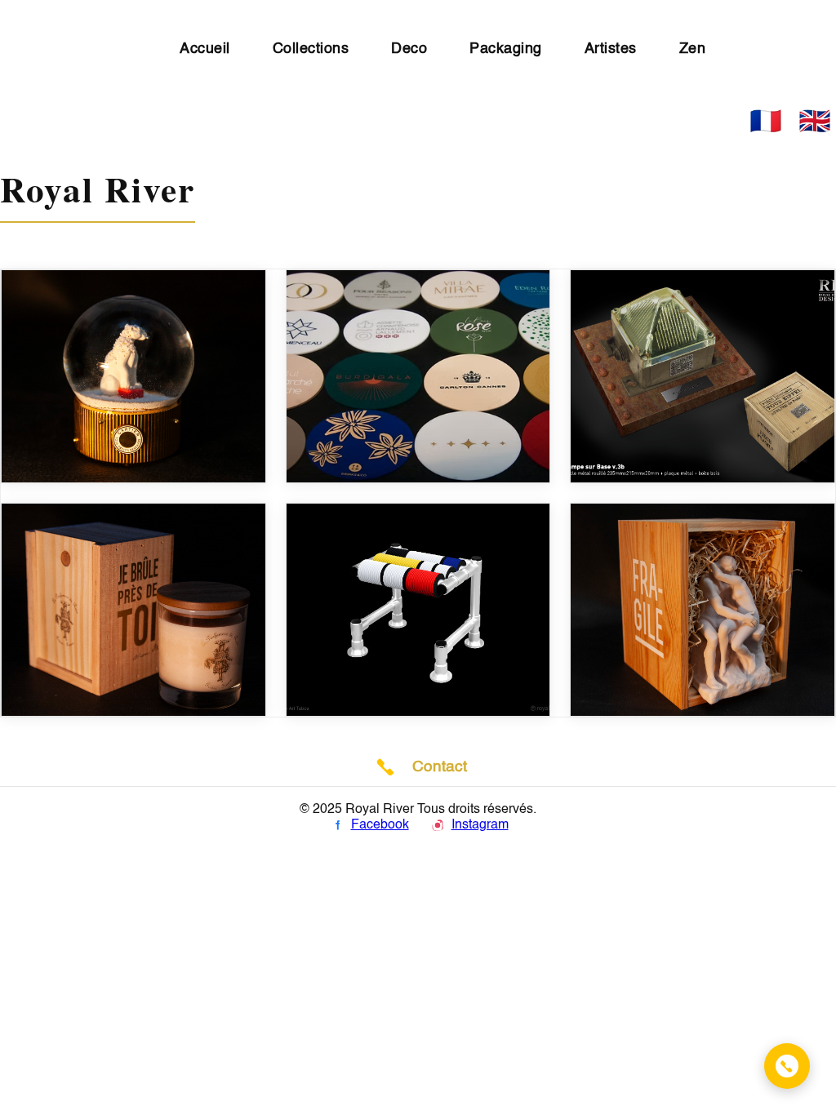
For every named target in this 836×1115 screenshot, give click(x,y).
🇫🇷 (765, 120)
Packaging (505, 49)
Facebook (380, 825)
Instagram (480, 825)
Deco (409, 49)
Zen (692, 49)
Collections (311, 49)
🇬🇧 (814, 120)
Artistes (611, 49)
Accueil (205, 49)
